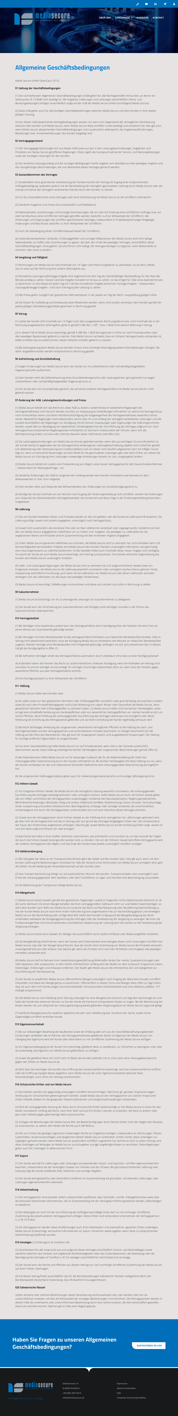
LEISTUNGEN (122, 18)
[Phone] (137, 4)
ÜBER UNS (105, 18)
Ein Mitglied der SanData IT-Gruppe (25, 1398)
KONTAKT (158, 18)
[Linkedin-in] (155, 4)
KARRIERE (143, 18)
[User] (174, 3)
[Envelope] (146, 3)
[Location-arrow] (165, 4)
